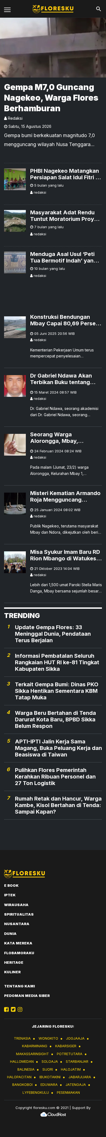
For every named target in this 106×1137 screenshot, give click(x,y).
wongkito (48, 1038)
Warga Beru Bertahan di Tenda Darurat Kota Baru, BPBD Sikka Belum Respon (55, 719)
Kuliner (12, 972)
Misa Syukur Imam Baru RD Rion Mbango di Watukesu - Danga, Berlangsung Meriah (65, 555)
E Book (11, 885)
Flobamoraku (19, 953)
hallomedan (22, 1061)
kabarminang (34, 1046)
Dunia (10, 933)
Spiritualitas (19, 914)
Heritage (13, 962)
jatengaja (76, 1084)
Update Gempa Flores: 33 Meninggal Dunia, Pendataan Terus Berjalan (53, 634)
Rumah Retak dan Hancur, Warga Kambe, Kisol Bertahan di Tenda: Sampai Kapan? (58, 805)
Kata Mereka (18, 943)
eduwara (49, 1084)
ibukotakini (50, 1077)
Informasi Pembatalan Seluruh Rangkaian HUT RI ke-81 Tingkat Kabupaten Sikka (57, 662)
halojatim (71, 1069)
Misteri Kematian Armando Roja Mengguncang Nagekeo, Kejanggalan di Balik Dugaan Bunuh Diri (65, 496)
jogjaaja (75, 1038)
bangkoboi (22, 1084)
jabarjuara (79, 1077)
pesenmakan (68, 1092)
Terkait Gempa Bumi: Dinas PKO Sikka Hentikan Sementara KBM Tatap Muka (56, 691)
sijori (47, 1069)
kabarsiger (65, 1046)
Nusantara (16, 924)
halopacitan (19, 1077)
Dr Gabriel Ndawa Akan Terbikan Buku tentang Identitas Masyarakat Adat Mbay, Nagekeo (65, 378)
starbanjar (77, 1061)
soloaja (50, 1061)
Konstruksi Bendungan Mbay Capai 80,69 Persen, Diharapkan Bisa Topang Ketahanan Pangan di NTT (65, 320)
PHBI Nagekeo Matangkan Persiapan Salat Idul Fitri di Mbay (65, 174)
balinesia (26, 1069)
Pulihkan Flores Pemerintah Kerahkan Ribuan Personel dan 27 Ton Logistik (55, 776)
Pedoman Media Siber (27, 995)
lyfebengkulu (36, 1092)
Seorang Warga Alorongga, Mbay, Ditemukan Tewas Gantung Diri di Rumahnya (65, 437)
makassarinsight (32, 1054)
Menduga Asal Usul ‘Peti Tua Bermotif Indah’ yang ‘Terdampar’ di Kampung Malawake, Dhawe (63, 257)
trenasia (22, 1038)
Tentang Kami (19, 986)
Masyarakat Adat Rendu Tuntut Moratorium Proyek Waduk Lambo (65, 215)
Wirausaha (16, 905)
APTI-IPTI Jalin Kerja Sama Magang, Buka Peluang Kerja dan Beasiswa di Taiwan (58, 748)
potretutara (69, 1054)
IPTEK (9, 895)
